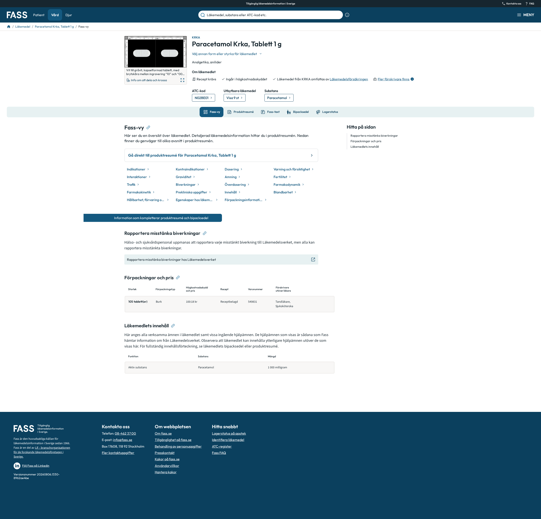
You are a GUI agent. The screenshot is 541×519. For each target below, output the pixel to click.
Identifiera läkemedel (228, 440)
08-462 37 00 (125, 433)
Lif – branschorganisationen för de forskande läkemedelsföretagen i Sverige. (42, 452)
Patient (38, 15)
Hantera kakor (166, 472)
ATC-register (222, 446)
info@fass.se (122, 440)
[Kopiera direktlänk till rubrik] (148, 127)
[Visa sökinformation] (347, 15)
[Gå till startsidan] (17, 15)
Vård (55, 15)
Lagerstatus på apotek (229, 433)
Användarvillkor (167, 466)
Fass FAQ (219, 453)
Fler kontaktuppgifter (118, 453)
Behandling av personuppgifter (178, 446)
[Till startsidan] (9, 26)
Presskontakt (165, 453)
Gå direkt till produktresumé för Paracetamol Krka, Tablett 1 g (182, 155)
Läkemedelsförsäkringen (349, 79)
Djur (68, 15)
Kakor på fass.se (167, 459)
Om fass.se (163, 433)
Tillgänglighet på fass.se (173, 440)
